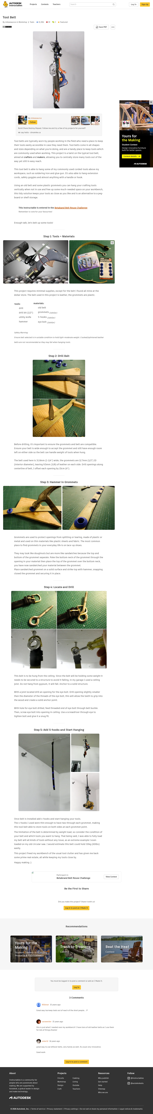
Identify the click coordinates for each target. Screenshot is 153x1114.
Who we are (103, 1092)
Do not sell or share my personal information (98, 1109)
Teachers (56, 4)
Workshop (23, 22)
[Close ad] (151, 102)
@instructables (137, 1078)
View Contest (111, 876)
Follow (33, 122)
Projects (33, 4)
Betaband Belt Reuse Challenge (71, 207)
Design (60, 1085)
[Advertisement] (136, 133)
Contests (44, 4)
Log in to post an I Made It (76, 908)
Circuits (60, 1078)
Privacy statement (54, 1109)
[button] (113, 27)
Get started (103, 1081)
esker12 (45, 1041)
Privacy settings (71, 1109)
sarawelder (46, 1022)
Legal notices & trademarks (131, 1109)
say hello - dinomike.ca (31, 132)
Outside (76, 1085)
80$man (45, 1005)
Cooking (76, 1078)
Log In (133, 4)
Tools (32, 22)
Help (100, 1085)
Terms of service (38, 1109)
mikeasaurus (10, 22)
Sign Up (145, 4)
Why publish (103, 1078)
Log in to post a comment (76, 1061)
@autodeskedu (137, 1083)
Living (75, 1081)
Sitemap (101, 1089)
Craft (59, 1089)
